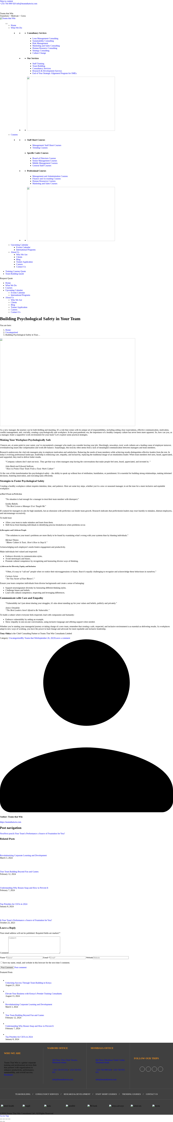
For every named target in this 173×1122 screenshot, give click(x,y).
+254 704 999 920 (8, 3)
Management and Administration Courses (50, 176)
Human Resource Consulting (44, 48)
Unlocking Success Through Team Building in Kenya (28, 983)
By (29, 638)
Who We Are (21, 254)
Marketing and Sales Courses (44, 183)
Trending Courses (40, 148)
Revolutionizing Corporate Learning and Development (23, 855)
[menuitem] (15, 271)
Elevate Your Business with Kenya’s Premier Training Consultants (33, 993)
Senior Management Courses (44, 161)
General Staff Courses (41, 165)
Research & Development (77, 1094)
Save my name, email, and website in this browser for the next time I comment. (36, 963)
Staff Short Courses (106, 1094)
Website (89, 957)
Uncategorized (15, 638)
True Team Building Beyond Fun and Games (19, 871)
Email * (46, 957)
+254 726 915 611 (60, 1070)
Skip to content (6, 1)
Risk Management (40, 43)
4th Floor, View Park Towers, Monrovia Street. (65, 1061)
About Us (15, 252)
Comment (4, 953)
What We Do (16, 28)
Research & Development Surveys (47, 71)
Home (13, 25)
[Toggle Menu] (6, 23)
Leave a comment (62, 638)
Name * (3, 957)
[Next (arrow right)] (4, 1121)
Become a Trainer (19, 9)
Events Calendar (23, 247)
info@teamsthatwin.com (26, 3)
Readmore (8, 1075)
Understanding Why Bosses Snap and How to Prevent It (24, 888)
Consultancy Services (41, 68)
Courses (14, 134)
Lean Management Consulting (45, 38)
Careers (8, 9)
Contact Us (31, 9)
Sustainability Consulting (43, 41)
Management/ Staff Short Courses (46, 145)
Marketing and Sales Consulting (46, 46)
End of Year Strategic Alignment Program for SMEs (54, 73)
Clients (19, 257)
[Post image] (7, 853)
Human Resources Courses (44, 181)
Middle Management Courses (45, 163)
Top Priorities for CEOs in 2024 (13, 904)
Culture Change (39, 53)
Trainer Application (24, 262)
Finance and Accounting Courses (46, 178)
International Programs (26, 250)
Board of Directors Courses (44, 158)
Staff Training (38, 63)
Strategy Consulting (40, 50)
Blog (2, 9)
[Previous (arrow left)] (1, 1121)
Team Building (38, 66)
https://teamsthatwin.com (10, 822)
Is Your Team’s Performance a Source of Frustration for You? (26, 920)
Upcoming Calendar (19, 245)
